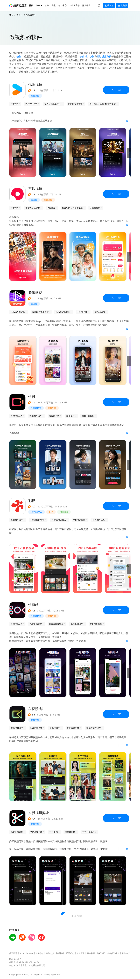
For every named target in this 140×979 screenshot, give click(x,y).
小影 (91, 56)
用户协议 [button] (126, 953)
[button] (18, 5)
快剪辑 (83, 56)
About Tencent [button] (26, 953)
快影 (19, 56)
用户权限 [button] (91, 953)
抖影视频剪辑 (104, 56)
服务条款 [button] (40, 953)
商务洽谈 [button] (50, 953)
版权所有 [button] (80, 953)
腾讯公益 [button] (70, 953)
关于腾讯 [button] (13, 953)
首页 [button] (11, 15)
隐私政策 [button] (101, 953)
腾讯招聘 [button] (60, 953)
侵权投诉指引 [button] (113, 953)
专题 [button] (18, 15)
